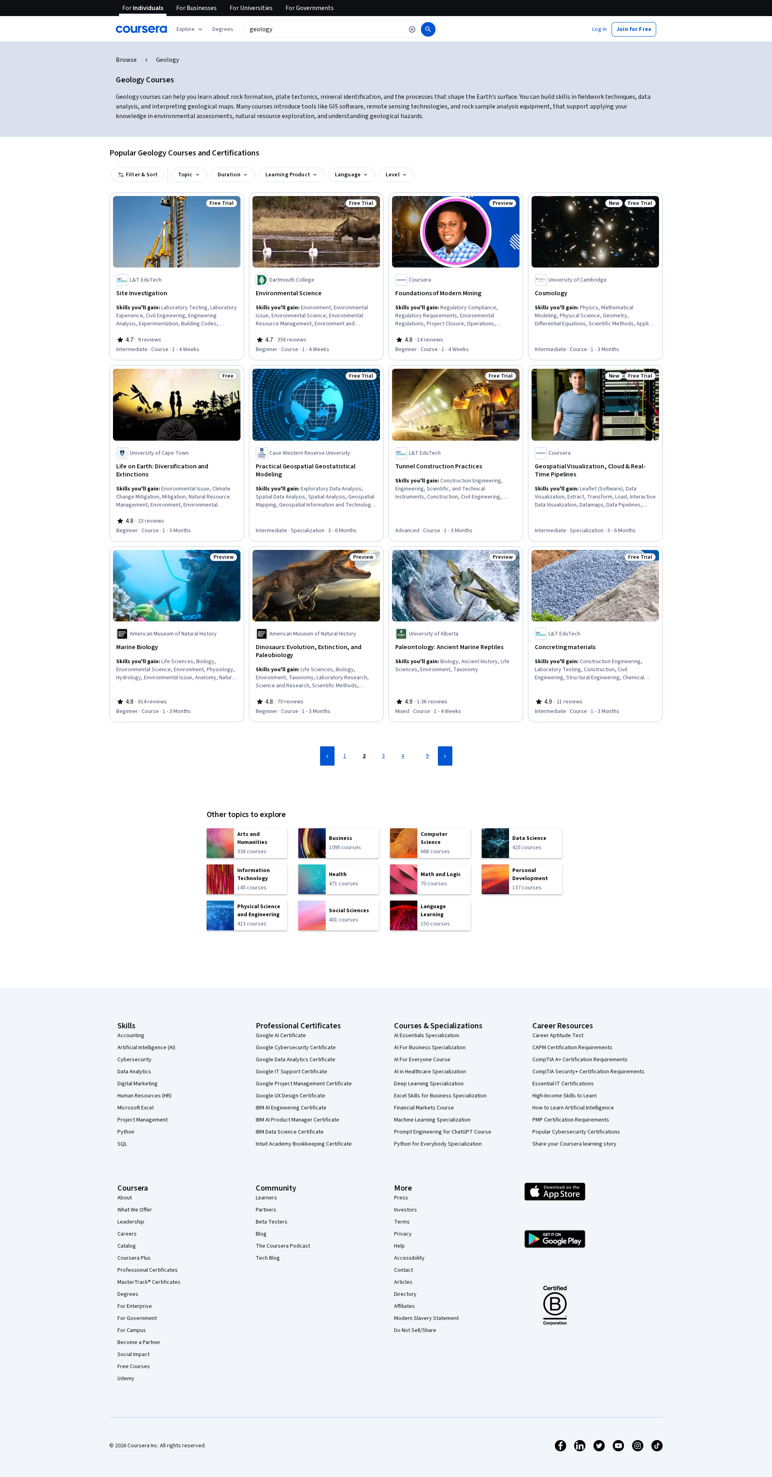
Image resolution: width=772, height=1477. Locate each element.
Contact (403, 1270)
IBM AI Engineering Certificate (291, 1108)
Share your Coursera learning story (574, 1144)
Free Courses (133, 1367)
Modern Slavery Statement (426, 1318)
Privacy (403, 1234)
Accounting (130, 1036)
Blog (261, 1234)
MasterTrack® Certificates (149, 1282)
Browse (126, 59)
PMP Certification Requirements (570, 1120)
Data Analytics (134, 1072)
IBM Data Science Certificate (290, 1132)
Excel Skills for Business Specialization (440, 1096)
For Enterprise (134, 1306)
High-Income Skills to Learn (564, 1096)
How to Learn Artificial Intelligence (573, 1108)
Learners (266, 1198)
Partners (266, 1210)
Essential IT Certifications (563, 1084)
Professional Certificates (147, 1270)
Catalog (126, 1246)
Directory (405, 1294)
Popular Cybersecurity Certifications (576, 1132)
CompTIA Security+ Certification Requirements (588, 1072)
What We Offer (134, 1210)
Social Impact (133, 1354)
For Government (137, 1318)
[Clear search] (412, 29)
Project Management (142, 1120)
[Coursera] (141, 29)
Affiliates (404, 1306)
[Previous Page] (327, 756)
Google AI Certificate (281, 1036)
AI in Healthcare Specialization (430, 1072)
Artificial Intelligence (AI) (146, 1048)
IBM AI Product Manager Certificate (297, 1120)
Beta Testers (271, 1222)
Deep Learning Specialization (429, 1084)
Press (401, 1198)
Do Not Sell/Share (415, 1330)
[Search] (428, 29)
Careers (127, 1234)
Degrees (127, 1294)
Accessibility (409, 1258)
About (124, 1198)
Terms (402, 1222)
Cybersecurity (134, 1060)
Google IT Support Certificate (291, 1072)
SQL (122, 1144)
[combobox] (324, 29)
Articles (403, 1282)
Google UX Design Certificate (290, 1096)
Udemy (125, 1379)
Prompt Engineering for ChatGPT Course (442, 1132)
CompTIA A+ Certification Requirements (580, 1060)
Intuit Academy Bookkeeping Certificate (304, 1144)
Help (399, 1246)
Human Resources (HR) (144, 1096)
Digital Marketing (137, 1084)
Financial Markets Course (424, 1108)
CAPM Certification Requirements (572, 1048)
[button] (222, 29)
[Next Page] (445, 756)
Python (125, 1132)
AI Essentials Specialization (426, 1036)
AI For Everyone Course (422, 1060)
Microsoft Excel (135, 1108)
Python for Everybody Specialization (438, 1144)
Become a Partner (138, 1342)
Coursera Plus (134, 1258)
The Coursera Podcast (283, 1246)
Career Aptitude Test (557, 1036)
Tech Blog (268, 1258)
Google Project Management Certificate (304, 1084)
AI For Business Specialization (430, 1048)
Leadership (130, 1222)
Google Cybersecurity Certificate (296, 1048)
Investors (405, 1210)
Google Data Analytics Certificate (295, 1060)
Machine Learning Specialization (432, 1120)
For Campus (131, 1330)
